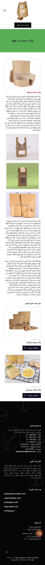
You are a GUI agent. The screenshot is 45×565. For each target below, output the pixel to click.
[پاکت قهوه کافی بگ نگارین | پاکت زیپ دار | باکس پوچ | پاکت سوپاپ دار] (22, 10)
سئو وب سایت (20, 557)
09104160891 (24, 446)
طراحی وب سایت (32, 557)
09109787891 (24, 444)
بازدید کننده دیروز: (34, 534)
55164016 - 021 (31, 442)
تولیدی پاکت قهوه (23, 25)
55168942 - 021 (31, 437)
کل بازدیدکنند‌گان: (34, 539)
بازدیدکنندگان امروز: (34, 529)
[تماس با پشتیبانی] (39, 533)
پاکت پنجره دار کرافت (33, 342)
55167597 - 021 (31, 434)
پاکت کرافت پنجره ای (33, 390)
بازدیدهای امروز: (35, 527)
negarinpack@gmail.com (26, 451)
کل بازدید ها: (36, 536)
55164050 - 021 (31, 439)
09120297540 (29, 449)
